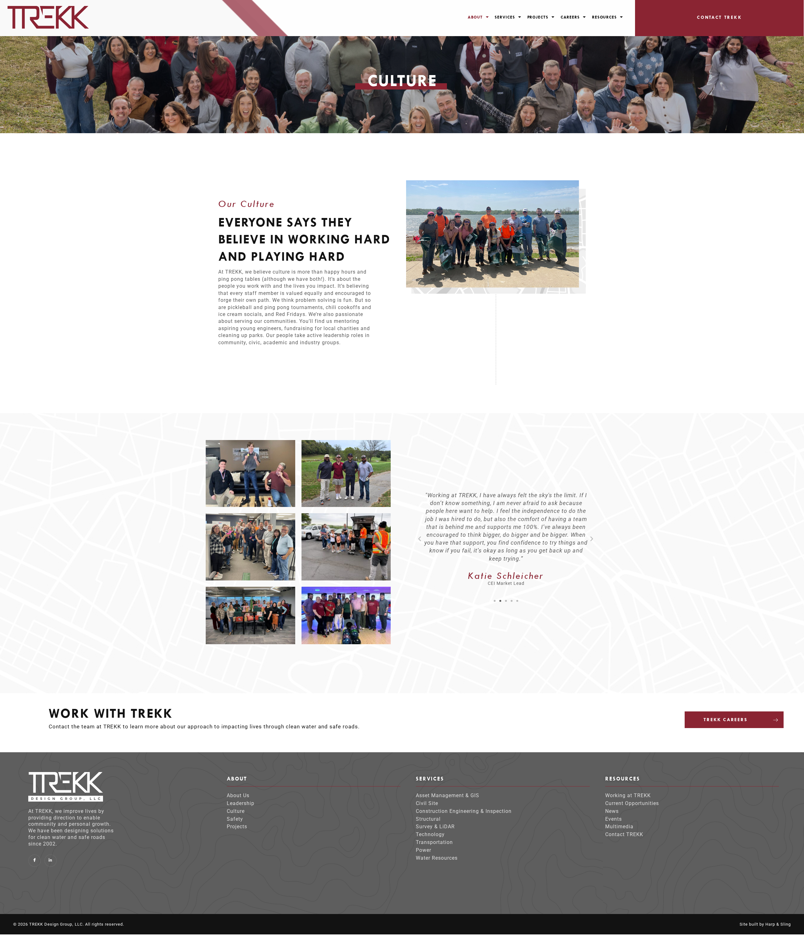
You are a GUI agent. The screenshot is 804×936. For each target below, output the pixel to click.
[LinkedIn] (50, 860)
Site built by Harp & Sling (765, 924)
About (475, 16)
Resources (604, 16)
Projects (537, 16)
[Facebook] (34, 860)
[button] (478, 17)
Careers (570, 16)
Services (505, 16)
